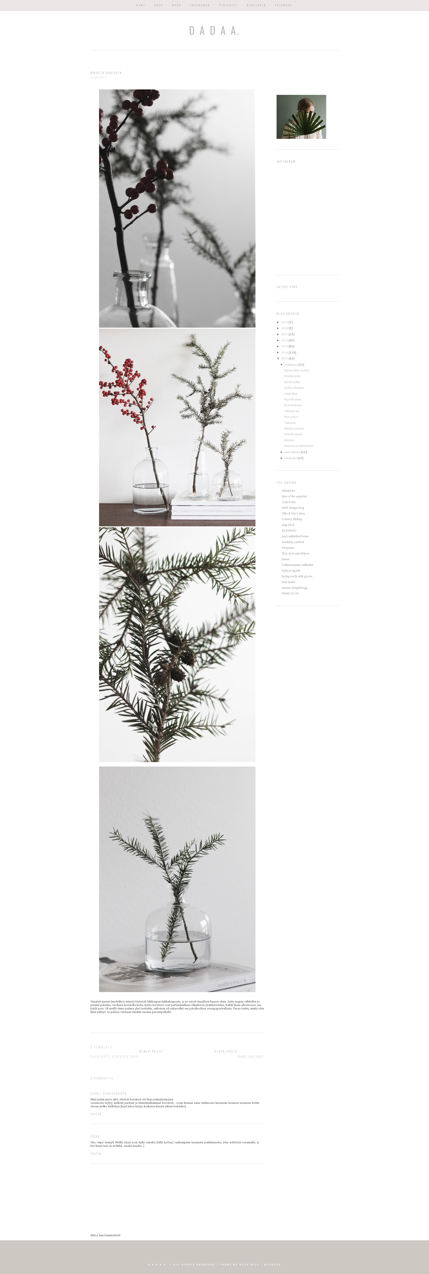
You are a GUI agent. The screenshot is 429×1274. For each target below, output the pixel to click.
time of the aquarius (294, 496)
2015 (285, 346)
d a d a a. (214, 30)
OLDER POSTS (225, 1051)
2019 (285, 322)
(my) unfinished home (295, 536)
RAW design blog (293, 507)
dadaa (95, 1136)
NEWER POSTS (151, 1051)
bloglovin (256, 5)
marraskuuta (293, 452)
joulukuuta (291, 364)
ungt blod (288, 525)
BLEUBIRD (289, 530)
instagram (200, 5)
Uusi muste (288, 582)
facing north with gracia (297, 576)
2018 (285, 328)
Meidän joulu (292, 376)
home (140, 5)
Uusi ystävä (291, 417)
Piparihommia (293, 399)
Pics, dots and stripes (295, 553)
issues (285, 559)
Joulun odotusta (294, 387)
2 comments (101, 1047)
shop (158, 5)
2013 (285, 358)
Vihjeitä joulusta (294, 428)
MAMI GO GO (290, 593)
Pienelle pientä (293, 434)
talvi (134, 1056)
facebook (283, 5)
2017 (285, 334)
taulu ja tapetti (291, 570)
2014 (285, 352)
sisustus (120, 1056)
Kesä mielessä (293, 405)
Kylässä (289, 440)
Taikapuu (290, 423)
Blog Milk (249, 1265)
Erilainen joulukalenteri (299, 446)
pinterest (228, 5)
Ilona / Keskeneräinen (108, 1093)
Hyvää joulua (292, 382)
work (176, 5)
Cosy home (289, 502)
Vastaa (95, 1114)
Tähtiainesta (291, 411)
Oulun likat (290, 393)
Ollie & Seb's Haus (293, 513)
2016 (285, 340)
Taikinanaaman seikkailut (297, 565)
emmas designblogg (294, 587)
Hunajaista (288, 490)
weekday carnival (293, 542)
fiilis (95, 1056)
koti (106, 1056)
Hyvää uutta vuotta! (296, 370)
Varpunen (288, 547)
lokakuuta (291, 458)
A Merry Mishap (292, 519)
